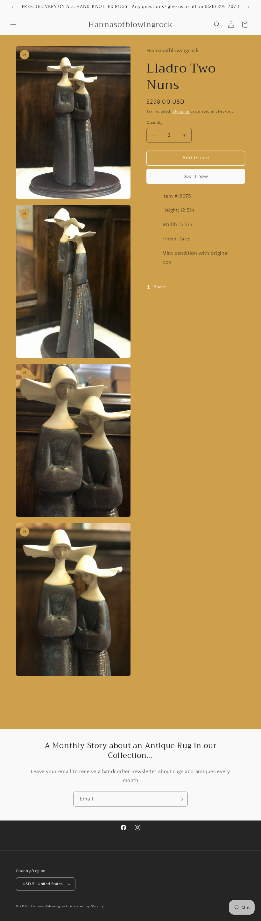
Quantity (154, 122)
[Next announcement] (249, 7)
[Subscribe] (180, 799)
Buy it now (195, 176)
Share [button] (160, 286)
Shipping (181, 111)
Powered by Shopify (86, 906)
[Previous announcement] (12, 7)
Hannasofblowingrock (49, 906)
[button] (13, 24)
